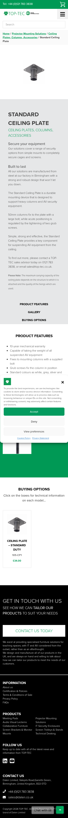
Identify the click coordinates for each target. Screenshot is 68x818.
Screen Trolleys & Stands (49, 730)
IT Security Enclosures (48, 726)
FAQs (6, 702)
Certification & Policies (15, 691)
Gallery (34, 312)
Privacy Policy (10, 699)
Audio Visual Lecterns (15, 722)
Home (6, 34)
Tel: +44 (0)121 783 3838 (18, 4)
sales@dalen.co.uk (20, 797)
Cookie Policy (23, 438)
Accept (34, 412)
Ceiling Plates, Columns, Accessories (30, 35)
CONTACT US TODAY (34, 631)
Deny (34, 422)
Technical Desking (46, 733)
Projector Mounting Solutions (29, 34)
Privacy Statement (40, 438)
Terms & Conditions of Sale (17, 695)
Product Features (34, 304)
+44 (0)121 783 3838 (21, 791)
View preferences (34, 432)
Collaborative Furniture (15, 726)
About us (8, 687)
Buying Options (34, 320)
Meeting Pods (10, 718)
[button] (62, 382)
